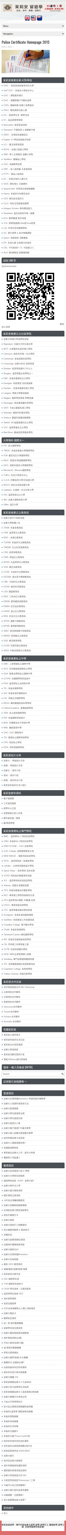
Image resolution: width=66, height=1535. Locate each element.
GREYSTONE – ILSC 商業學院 (18, 846)
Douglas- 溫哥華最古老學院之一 (18, 373)
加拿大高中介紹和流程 (14, 518)
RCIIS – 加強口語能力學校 (16, 149)
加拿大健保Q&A (11, 1249)
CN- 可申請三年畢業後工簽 (16, 944)
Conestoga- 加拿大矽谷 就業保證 (19, 363)
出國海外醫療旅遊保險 (14, 1244)
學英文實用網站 (11, 1352)
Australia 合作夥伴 (12, 1021)
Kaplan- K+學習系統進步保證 (17, 139)
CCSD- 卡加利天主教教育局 (16, 572)
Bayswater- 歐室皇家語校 (15, 125)
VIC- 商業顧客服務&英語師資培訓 (19, 964)
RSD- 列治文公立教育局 (15, 616)
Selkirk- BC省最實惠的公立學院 (18, 422)
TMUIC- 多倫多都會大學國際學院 (19, 450)
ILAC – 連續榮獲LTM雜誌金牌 (17, 100)
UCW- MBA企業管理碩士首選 (17, 954)
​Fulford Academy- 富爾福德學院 (18, 708)
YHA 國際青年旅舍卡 (13, 1284)
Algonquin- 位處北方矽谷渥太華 (18, 344)
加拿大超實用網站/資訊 (14, 1239)
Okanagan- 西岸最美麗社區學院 (18, 403)
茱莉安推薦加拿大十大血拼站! (17, 1382)
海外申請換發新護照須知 (15, 1465)
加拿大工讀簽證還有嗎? (15, 1143)
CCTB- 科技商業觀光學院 (15, 949)
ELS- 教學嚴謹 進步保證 (15, 218)
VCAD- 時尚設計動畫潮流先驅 (18, 875)
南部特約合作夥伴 (12, 1002)
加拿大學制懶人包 (12, 523)
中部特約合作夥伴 (12, 997)
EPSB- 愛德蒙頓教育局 (14, 626)
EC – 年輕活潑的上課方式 (16, 179)
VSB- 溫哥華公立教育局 (15, 532)
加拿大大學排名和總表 (14, 1176)
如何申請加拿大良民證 (14, 1138)
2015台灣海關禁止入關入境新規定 (19, 1308)
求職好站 (8, 1235)
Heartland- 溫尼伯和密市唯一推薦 (19, 213)
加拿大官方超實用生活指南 (16, 1387)
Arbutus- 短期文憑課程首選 (16, 885)
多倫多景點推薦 (11, 1416)
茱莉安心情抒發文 (12, 1035)
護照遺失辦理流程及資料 (15, 1470)
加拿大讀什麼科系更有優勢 (16, 1490)
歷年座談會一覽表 (12, 818)
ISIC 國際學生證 (11, 1279)
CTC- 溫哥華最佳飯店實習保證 (18, 910)
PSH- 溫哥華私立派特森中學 (17, 683)
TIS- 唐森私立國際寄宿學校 (16, 737)
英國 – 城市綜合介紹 (13, 780)
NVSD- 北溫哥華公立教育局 (16, 562)
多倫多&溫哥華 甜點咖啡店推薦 (18, 1411)
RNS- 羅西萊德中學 (13, 727)
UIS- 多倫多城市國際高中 (15, 693)
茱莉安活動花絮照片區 (14, 1054)
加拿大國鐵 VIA (11, 1377)
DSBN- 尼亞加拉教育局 (14, 606)
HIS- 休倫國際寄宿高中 (14, 718)
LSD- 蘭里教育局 (11, 591)
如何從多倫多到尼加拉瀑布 (16, 1441)
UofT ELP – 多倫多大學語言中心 (19, 90)
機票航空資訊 (10, 1318)
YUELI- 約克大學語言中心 (16, 475)
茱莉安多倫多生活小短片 (15, 785)
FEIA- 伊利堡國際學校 (14, 747)
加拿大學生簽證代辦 (13, 1118)
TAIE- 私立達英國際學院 (15, 713)
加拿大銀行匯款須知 (13, 1190)
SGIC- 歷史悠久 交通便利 (15, 184)
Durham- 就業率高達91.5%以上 (18, 368)
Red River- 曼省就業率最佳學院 (18, 432)
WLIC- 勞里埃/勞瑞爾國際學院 (17, 460)
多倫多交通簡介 (11, 1431)
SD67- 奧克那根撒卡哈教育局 (17, 631)
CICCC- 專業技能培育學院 (16, 905)
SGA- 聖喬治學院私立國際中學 (18, 673)
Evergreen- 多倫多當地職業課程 (18, 915)
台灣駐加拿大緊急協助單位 (16, 1210)
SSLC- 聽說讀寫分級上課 (15, 110)
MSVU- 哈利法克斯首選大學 (17, 485)
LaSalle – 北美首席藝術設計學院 (19, 866)
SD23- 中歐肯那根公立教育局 (17, 650)
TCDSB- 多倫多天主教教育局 (17, 542)
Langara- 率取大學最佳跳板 (16, 393)
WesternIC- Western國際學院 (17, 470)
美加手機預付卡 (11, 1215)
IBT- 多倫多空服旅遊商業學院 (17, 939)
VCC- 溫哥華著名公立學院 (16, 427)
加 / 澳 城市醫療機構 (13, 1323)
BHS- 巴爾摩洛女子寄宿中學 (17, 723)
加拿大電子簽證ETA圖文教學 (17, 1128)
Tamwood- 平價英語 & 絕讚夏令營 (19, 130)
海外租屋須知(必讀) (13, 1338)
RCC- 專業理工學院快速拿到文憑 (19, 895)
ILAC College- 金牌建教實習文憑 (19, 851)
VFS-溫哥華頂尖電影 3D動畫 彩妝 (19, 900)
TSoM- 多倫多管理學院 (14, 929)
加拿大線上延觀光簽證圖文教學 (18, 1133)
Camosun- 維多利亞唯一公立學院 (19, 354)
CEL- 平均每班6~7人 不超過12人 (19, 247)
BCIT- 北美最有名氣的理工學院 (18, 349)
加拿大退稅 (9, 1220)
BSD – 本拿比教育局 (13, 537)
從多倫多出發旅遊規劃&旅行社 (18, 1446)
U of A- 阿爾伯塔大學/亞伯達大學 (19, 480)
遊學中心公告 (10, 808)
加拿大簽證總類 (11, 1108)
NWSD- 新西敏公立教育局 (16, 636)
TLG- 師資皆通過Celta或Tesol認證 (19, 223)
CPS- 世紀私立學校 (13, 742)
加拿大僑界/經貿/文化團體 (16, 1357)
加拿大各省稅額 (11, 1259)
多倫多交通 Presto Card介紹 (17, 1436)
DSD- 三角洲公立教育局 (15, 596)
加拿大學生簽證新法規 (14, 1113)
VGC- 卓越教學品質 (13, 164)
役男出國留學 (10, 1303)
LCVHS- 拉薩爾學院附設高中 (17, 678)
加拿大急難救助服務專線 (15, 1205)
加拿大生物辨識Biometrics (16, 1254)
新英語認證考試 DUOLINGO (17, 1451)
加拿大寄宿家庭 (11, 1049)
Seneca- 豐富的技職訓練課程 (17, 417)
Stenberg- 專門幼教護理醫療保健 (19, 959)
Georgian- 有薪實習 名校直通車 (18, 383)
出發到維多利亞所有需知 (15, 1367)
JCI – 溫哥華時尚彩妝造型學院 (18, 880)
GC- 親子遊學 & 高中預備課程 (17, 233)
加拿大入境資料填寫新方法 (16, 1103)
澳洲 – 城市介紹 (11, 775)
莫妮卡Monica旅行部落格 (15, 1059)
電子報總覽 (9, 798)
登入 (6, 1513)
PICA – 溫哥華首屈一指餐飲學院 (19, 861)
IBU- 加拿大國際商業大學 (15, 500)
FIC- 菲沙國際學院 (12, 446)
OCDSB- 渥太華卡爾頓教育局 (17, 577)
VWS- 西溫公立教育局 (14, 557)
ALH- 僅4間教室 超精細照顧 (16, 252)
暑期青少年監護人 (12, 1157)
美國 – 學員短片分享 (13, 765)
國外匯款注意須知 (12, 1195)
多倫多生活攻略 (11, 1426)
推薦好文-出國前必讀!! (14, 1362)
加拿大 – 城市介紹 (12, 770)
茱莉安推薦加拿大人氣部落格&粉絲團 (21, 1392)
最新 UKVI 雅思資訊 (13, 1264)
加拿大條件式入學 (12, 1185)
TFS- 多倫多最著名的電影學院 (18, 890)
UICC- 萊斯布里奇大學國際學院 (18, 465)
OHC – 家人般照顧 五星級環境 (18, 169)
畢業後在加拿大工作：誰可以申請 (19, 1152)
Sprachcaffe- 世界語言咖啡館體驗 (19, 189)
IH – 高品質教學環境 (13, 120)
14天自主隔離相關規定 (14, 1200)
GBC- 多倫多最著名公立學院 (17, 378)
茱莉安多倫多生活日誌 (14, 1040)
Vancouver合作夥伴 (13, 1007)
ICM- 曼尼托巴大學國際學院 (16, 455)
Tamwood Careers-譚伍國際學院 (18, 934)
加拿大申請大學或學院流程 (16, 339)
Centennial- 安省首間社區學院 (17, 359)
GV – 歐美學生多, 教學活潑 (16, 115)
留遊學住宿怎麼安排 (13, 1328)
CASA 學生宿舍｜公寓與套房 (17, 1289)
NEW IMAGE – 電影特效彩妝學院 (19, 856)
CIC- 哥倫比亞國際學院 (14, 698)
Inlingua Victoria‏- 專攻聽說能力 (18, 208)
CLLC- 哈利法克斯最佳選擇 (16, 203)
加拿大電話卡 (10, 1313)
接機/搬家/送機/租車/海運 (15, 1269)
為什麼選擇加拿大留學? (15, 1500)
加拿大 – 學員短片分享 (14, 760)
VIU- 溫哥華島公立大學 (14, 495)
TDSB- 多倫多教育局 (13, 528)
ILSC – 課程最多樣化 (13, 95)
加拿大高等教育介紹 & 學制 (16, 1171)
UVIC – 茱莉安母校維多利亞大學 (19, 85)
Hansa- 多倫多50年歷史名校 (17, 193)
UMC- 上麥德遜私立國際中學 (17, 664)
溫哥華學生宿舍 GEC (13, 1293)
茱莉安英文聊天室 (12, 1274)
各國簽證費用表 (11, 1148)
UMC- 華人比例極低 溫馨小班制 (18, 154)
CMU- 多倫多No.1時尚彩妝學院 (18, 841)
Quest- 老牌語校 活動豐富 (16, 238)
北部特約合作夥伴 (12, 992)
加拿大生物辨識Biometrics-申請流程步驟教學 (24, 1098)
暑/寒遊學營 (9, 823)
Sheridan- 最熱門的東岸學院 (17, 413)
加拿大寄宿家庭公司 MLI (15, 1475)
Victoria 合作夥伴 (12, 1016)
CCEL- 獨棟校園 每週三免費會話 (19, 105)
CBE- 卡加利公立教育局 (15, 582)
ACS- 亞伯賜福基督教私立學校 (18, 669)
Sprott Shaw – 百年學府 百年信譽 (19, 871)
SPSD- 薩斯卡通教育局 (14, 621)
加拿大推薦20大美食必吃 (15, 1397)
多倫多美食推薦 (11, 1421)
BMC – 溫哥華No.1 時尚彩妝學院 (19, 836)
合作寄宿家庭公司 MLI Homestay (19, 987)
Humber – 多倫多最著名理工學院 (19, 388)
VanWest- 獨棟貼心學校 (15, 159)
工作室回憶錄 (10, 803)
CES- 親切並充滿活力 (14, 198)
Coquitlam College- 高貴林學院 (18, 969)
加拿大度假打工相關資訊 (15, 1225)
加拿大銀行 (9, 1456)
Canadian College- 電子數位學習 (19, 925)
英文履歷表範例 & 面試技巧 (16, 1230)
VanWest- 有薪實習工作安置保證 (19, 920)
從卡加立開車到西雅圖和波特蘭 (18, 1406)
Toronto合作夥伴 (11, 1012)
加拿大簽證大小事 (12, 1123)
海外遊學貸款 (10, 1298)
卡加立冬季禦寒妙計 (13, 1402)
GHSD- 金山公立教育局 (14, 611)
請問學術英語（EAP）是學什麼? (19, 1181)
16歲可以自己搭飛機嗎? (15, 1485)
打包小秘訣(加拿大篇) (14, 1343)
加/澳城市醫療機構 (12, 1347)
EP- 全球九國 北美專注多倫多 (17, 243)
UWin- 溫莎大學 (11, 504)
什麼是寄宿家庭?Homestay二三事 (19, 1480)
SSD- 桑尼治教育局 (13, 567)
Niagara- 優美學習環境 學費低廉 (18, 398)
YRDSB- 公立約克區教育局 (16, 547)
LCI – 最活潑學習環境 (14, 144)
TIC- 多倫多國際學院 (13, 688)
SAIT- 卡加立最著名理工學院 (17, 408)
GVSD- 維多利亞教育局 (14, 586)
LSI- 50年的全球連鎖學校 (15, 228)
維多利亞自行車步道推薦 (15, 1372)
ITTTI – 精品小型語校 (14, 174)
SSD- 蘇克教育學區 (13, 641)
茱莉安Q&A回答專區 (13, 1044)
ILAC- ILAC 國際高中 (13, 732)
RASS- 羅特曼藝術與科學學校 (17, 703)
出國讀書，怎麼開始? (14, 1495)
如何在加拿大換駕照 (13, 1460)
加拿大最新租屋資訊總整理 (16, 1333)
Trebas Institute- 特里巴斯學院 (18, 974)
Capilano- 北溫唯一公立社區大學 (19, 490)
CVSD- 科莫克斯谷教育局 (15, 645)
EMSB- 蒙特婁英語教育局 (16, 601)
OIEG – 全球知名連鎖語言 (16, 135)
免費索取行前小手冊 (13, 813)
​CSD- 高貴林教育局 (13, 552)
